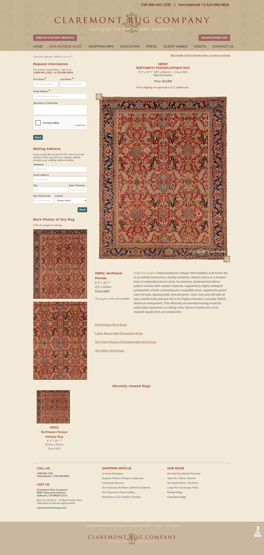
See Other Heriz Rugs (109, 350)
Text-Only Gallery (172, 526)
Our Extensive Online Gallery (118, 492)
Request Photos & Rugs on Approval (122, 478)
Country (59, 196)
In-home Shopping (112, 473)
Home (38, 46)
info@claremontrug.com (51, 507)
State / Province (77, 185)
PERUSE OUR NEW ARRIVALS (55, 38)
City (35, 185)
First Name (40, 79)
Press (151, 46)
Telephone (38, 164)
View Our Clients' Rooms (181, 478)
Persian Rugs (174, 492)
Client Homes (175, 46)
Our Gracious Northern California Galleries (126, 487)
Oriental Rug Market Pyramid (183, 473)
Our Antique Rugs (65, 46)
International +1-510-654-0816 (204, 5)
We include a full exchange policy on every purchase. (200, 55)
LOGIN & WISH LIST (214, 38)
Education (130, 46)
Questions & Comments (45, 103)
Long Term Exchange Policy (183, 487)
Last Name (66, 79)
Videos (200, 46)
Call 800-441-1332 (156, 5)
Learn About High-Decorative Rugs (119, 333)
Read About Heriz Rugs (111, 324)
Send (38, 137)
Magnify (99, 96)
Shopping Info (101, 46)
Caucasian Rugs (176, 496)
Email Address (41, 91)
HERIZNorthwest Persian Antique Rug (54, 432)
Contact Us (223, 46)
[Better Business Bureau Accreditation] (257, 531)
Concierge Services (113, 482)
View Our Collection (43, 57)
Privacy (158, 526)
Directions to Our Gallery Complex (121, 496)
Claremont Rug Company (132, 23)
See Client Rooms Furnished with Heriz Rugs (125, 342)
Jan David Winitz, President (182, 482)
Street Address (41, 175)
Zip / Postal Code (41, 196)
